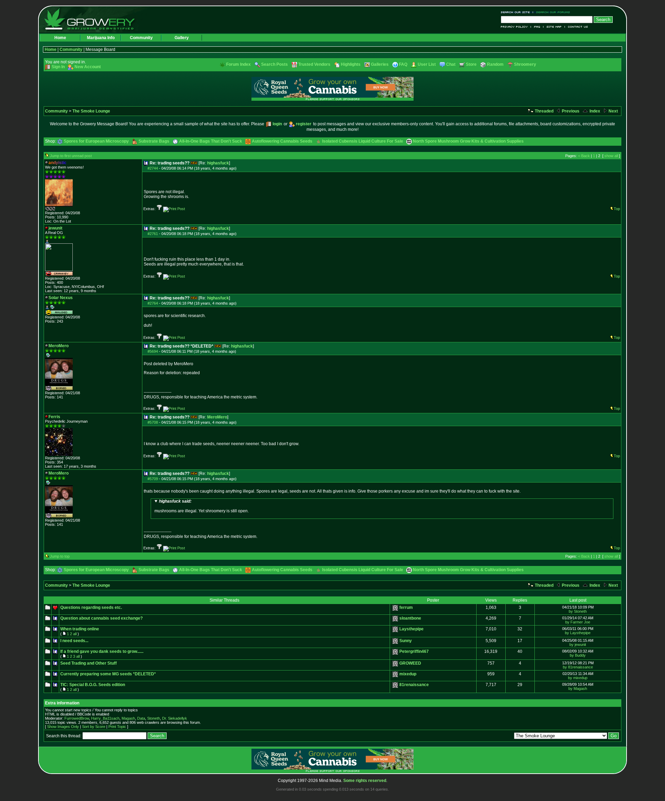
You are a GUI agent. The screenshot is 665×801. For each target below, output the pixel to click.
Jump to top (60, 556)
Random (495, 64)
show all (611, 156)
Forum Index (238, 64)
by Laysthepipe (578, 633)
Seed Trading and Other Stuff (88, 663)
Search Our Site (517, 12)
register (303, 124)
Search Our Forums (551, 12)
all (75, 634)
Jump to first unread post (71, 156)
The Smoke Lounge (91, 111)
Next (613, 111)
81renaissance (414, 684)
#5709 (153, 479)
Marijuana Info (101, 37)
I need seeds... (74, 640)
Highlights (351, 64)
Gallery (182, 37)
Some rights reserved (364, 780)
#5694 (153, 351)
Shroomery (525, 64)
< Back (584, 156)
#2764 (153, 303)
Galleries (380, 64)
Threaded (543, 111)
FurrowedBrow (76, 718)
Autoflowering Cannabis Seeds (282, 141)
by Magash (577, 688)
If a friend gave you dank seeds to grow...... (101, 651)
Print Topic (117, 726)
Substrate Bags (154, 141)
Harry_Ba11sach (105, 718)
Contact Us (576, 27)
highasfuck (218, 163)
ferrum (406, 607)
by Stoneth (578, 611)
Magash (128, 718)
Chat (450, 64)
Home (60, 37)
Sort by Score (93, 726)
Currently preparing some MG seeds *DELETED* (108, 674)
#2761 (153, 234)
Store (471, 64)
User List (427, 64)
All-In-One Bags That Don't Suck (210, 141)
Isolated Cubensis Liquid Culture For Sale (362, 141)
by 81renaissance (578, 667)
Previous (570, 111)
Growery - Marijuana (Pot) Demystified (93, 19)
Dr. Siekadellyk (174, 718)
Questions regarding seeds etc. (91, 607)
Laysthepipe (411, 629)
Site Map (554, 27)
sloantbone (410, 618)
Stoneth (153, 718)
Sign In (58, 66)
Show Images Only (63, 726)
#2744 (153, 168)
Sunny (405, 640)
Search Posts (274, 64)
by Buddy (578, 655)
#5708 (153, 422)
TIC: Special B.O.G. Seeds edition (92, 684)
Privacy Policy (516, 27)
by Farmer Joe (577, 622)
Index (594, 111)
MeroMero (217, 417)
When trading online (79, 629)
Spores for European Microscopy (96, 141)
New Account (87, 66)
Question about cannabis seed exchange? (101, 618)
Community (141, 37)
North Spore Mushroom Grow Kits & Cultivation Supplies (468, 141)
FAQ (537, 27)
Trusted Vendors (314, 64)
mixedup (407, 674)
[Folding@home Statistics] (59, 209)
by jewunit (577, 644)
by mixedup (577, 678)
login (277, 124)
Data (141, 718)
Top (617, 209)
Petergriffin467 (414, 651)
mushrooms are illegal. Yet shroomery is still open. (201, 506)
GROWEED (410, 663)
